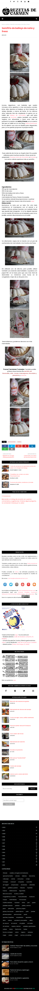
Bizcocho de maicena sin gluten (19, 701)
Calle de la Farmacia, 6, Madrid (26, 642)
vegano (23, 932)
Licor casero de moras (16, 734)
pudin (25, 914)
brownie (13, 117)
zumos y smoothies (25, 935)
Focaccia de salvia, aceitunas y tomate (21, 482)
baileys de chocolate (18, 115)
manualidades (22, 896)
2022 (19, 827)
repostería (28, 917)
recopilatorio (19, 917)
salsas (10, 920)
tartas (7, 24)
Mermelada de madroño (17, 742)
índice (17, 572)
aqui (32, 201)
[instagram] (18, 1)
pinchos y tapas (20, 908)
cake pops (6, 879)
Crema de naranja (15, 766)
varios (17, 932)
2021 (19, 830)
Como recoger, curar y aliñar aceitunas (22, 717)
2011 (19, 862)
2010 (19, 865)
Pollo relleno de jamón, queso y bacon (21, 962)
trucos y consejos (8, 932)
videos (10, 935)
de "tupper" (6, 885)
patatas (17, 905)
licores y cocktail (18, 893)
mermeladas (13, 899)
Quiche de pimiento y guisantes (19, 978)
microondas (22, 899)
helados (22, 888)
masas (5, 899)
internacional (13, 890)
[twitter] (14, 1)
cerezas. (23, 375)
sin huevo (30, 923)
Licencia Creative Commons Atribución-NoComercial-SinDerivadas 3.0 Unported (19, 593)
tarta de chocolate (22, 157)
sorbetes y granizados (29, 926)
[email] (28, 1)
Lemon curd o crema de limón (19, 774)
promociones (11, 442)
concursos (20, 879)
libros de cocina (7, 893)
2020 (19, 834)
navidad (17, 902)
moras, (16, 373)
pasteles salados (8, 905)
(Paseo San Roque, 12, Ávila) (20, 644)
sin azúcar (14, 923)
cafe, (12, 373)
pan (28, 902)
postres (33, 911)
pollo (27, 911)
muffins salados (7, 902)
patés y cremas (26, 905)
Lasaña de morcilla (16, 954)
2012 (19, 859)
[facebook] (11, 1)
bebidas (24, 876)
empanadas (14, 885)
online (4, 642)
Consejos (5, 882)
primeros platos (7, 914)
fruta (4, 888)
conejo (28, 879)
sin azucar (6, 923)
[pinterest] (21, 1)
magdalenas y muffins (9, 896)
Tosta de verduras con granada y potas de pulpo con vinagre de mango (23, 467)
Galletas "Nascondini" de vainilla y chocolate (23, 946)
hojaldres (29, 888)
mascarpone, (23, 373)
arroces (17, 876)
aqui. (16, 635)
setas (31, 920)
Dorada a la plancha (16, 750)
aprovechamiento (8, 876)
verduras (30, 932)
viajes (4, 935)
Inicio (3, 24)
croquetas (21, 882)
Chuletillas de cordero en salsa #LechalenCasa (19, 475)
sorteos (5, 929)
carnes (13, 879)
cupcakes (29, 882)
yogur (16, 935)
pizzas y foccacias (8, 911)
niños (23, 902)
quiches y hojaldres (8, 917)
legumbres (22, 890)
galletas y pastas (13, 888)
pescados (11, 908)
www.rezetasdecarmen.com (26, 590)
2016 (19, 846)
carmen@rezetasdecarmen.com (18, 578)
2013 (19, 856)
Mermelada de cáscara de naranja (20, 709)
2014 (19, 852)
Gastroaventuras (32, 563)
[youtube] (25, 1)
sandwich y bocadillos (20, 920)
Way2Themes (19, 988)
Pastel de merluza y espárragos (19, 970)
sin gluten (22, 923)
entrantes (32, 885)
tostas (25, 929)
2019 (19, 837)
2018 (19, 840)
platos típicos (19, 911)
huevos (5, 890)
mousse (12, 157)
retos (4, 920)
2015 (19, 849)
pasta (33, 902)
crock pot (13, 882)
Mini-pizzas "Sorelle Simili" (18, 758)
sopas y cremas (16, 926)
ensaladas (24, 885)
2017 (19, 843)
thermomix (18, 929)
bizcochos (32, 876)
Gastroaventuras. (31, 123)
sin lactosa (6, 926)
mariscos (32, 896)
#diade (5, 873)
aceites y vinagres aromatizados (19, 873)
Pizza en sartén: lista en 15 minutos (20, 725)
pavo (4, 908)
